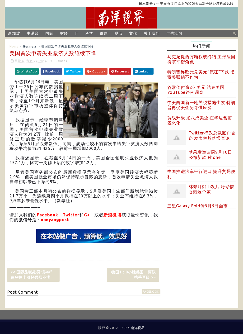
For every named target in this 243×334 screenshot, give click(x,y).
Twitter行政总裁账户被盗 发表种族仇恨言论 (212, 135)
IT (77, 33)
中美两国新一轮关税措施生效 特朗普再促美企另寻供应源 (201, 105)
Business (30, 46)
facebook (151, 291)
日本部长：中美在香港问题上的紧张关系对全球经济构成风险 (180, 3)
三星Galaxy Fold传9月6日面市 (197, 205)
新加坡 (14, 33)
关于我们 (152, 33)
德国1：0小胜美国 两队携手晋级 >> (133, 274)
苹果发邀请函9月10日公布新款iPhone (210, 155)
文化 (133, 33)
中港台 (33, 33)
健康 (104, 33)
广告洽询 (174, 33)
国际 (49, 33)
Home (14, 46)
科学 (89, 33)
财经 (64, 33)
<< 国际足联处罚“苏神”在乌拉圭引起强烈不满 (31, 274)
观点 (118, 33)
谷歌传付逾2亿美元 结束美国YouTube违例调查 (195, 90)
